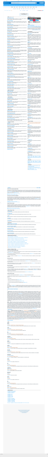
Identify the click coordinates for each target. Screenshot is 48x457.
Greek (28, 15)
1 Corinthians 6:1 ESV (10, 395)
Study (24, 15)
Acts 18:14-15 (29, 93)
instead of (39, 26)
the (34, 26)
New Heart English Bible (10, 81)
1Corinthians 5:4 (34, 308)
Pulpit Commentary (10, 309)
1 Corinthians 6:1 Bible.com (10, 392)
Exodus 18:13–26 (9, 191)
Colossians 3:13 (30, 113)
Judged (33, 156)
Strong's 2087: (9, 348)
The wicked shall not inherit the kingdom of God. (34, 167)
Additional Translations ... (10, 149)
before (33, 26)
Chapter (39, 187)
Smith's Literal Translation (10, 106)
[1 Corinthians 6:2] (47, 204)
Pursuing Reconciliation (10, 230)
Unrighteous (29, 158)
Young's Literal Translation (10, 103)
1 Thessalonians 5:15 (30, 117)
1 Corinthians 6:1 (13, 285)
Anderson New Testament (10, 129)
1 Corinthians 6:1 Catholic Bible (11, 401)
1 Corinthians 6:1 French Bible (11, 400)
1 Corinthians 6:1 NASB (10, 396)
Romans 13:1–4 (37, 198)
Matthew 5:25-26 (30, 71)
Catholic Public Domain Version (11, 113)
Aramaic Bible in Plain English (11, 125)
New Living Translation (10, 20)
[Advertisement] (24, 182)
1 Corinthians (7, 10)
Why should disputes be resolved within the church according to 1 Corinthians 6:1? (18, 237)
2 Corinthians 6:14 (35, 269)
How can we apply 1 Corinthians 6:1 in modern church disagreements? (16, 241)
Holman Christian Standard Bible (11, 58)
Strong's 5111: (9, 352)
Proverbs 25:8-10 (30, 47)
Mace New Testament (10, 138)
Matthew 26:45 (13, 315)
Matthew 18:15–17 (16, 192)
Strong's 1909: (9, 361)
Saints (36, 157)
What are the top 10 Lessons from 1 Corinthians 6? (14, 247)
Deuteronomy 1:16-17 (30, 64)
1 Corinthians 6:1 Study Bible (10, 398)
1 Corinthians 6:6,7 (30, 139)
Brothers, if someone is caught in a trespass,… (12, 194)
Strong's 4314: (9, 343)
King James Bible (9, 32)
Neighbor (29, 157)
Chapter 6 (9, 10)
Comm (26, 15)
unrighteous (36, 26)
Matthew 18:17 (25, 282)
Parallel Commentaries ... (10, 320)
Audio (20, 15)
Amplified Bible (9, 49)
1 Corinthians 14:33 (30, 148)
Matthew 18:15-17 (30, 33)
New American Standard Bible (11, 38)
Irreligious (29, 156)
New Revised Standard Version (11, 118)
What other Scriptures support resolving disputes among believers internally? (17, 242)
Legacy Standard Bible (10, 46)
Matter (40, 156)
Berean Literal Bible (9, 100)
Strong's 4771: (9, 330)
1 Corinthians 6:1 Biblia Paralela (11, 399)
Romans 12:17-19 (30, 83)
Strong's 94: (8, 370)
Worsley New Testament (10, 146)
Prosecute (34, 157)
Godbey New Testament (10, 132)
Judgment (36, 156)
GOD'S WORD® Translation (10, 69)
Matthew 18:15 (32, 253)
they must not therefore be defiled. (32, 169)
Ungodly (38, 157)
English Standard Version (10, 24)
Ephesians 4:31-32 (30, 109)
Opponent (31, 157)
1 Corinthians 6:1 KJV (10, 397)
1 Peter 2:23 (29, 89)
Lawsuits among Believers (31, 25)
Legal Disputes (10, 220)
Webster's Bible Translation (10, 84)
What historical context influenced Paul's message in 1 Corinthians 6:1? (16, 246)
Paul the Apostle (10, 211)
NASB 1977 (8, 43)
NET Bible (8, 78)
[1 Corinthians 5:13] (1, 204)
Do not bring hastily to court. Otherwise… (12, 201)
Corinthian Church (10, 213)
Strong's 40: (8, 388)
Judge (31, 156)
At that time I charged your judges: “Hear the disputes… (13, 208)
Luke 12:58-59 (29, 53)
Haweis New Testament (10, 135)
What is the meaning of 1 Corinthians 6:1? (13, 236)
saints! (31, 27)
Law (38, 156)
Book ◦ (37, 187)
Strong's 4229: (9, 339)
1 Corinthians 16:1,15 (30, 151)
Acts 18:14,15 (29, 129)
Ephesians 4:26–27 (11, 252)
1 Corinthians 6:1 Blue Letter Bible (11, 391)
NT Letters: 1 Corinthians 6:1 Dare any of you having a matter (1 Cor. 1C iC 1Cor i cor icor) (18, 402)
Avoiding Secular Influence (10, 228)
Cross (22, 15)
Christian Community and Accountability (12, 223)
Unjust (40, 157)
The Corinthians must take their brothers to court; (34, 165)
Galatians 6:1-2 (29, 276)
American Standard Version (10, 61)
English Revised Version (10, 66)
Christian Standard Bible (10, 55)
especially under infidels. (31, 166)
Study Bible (9, 187)
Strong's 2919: (9, 357)
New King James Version (10, 35)
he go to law (30, 26)
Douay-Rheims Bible (9, 110)
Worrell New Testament (10, 143)
